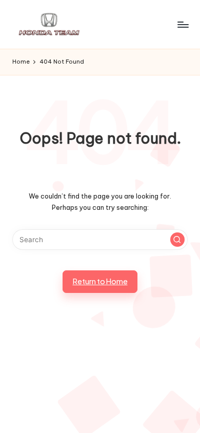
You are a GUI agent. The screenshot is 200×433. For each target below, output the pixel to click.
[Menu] (182, 24)
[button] (177, 239)
